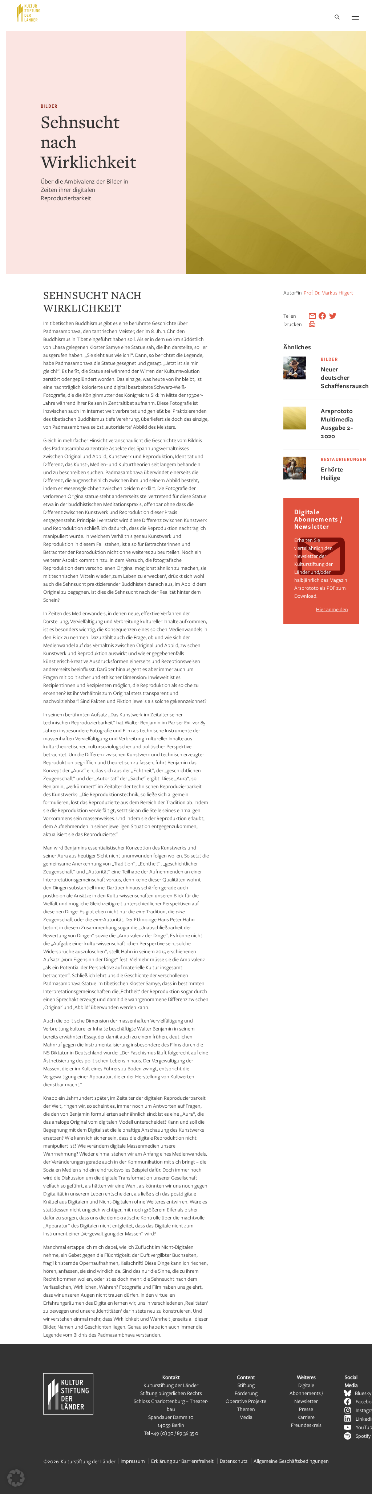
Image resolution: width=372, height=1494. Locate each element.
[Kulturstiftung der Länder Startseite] (28, 12)
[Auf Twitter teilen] (332, 316)
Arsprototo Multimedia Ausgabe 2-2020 (337, 423)
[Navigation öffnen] (355, 16)
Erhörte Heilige (332, 473)
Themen (246, 1408)
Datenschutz (233, 1460)
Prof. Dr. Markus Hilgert (328, 292)
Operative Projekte (246, 1401)
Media (245, 1416)
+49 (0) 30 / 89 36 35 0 (174, 1432)
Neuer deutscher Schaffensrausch (340, 377)
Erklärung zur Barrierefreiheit (182, 1460)
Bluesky (363, 1393)
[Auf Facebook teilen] (322, 316)
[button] (16, 1478)
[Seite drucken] (312, 324)
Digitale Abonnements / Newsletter (306, 1393)
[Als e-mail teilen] (312, 316)
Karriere (306, 1416)
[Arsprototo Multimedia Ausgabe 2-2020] (294, 427)
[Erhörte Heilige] (294, 477)
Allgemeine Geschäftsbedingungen (291, 1460)
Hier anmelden (332, 609)
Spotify (363, 1435)
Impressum (133, 1460)
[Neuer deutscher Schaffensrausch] (294, 377)
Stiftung (246, 1385)
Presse (306, 1408)
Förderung (246, 1393)
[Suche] (337, 17)
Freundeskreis (306, 1424)
